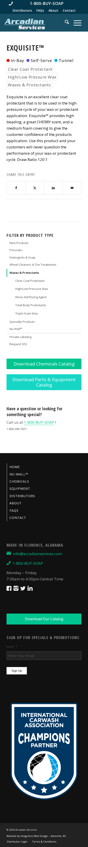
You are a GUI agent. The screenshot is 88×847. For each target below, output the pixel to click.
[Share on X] (35, 187)
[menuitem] (44, 3)
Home (14, 467)
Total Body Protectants (30, 305)
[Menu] (75, 23)
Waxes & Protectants (29, 85)
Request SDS (18, 344)
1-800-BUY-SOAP (39, 422)
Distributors (22, 10)
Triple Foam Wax (26, 313)
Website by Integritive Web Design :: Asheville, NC (36, 836)
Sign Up (17, 670)
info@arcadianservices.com (37, 553)
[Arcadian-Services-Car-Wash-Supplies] (24, 24)
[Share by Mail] (72, 187)
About (53, 10)
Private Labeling (20, 337)
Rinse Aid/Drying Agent (30, 297)
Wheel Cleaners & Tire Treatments (32, 265)
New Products (18, 243)
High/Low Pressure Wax (32, 77)
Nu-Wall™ (15, 329)
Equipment (19, 488)
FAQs (40, 10)
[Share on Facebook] (16, 187)
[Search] (64, 23)
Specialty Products (22, 322)
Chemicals (19, 481)
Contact (69, 10)
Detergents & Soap (22, 257)
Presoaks (16, 250)
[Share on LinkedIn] (53, 187)
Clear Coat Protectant (30, 69)
